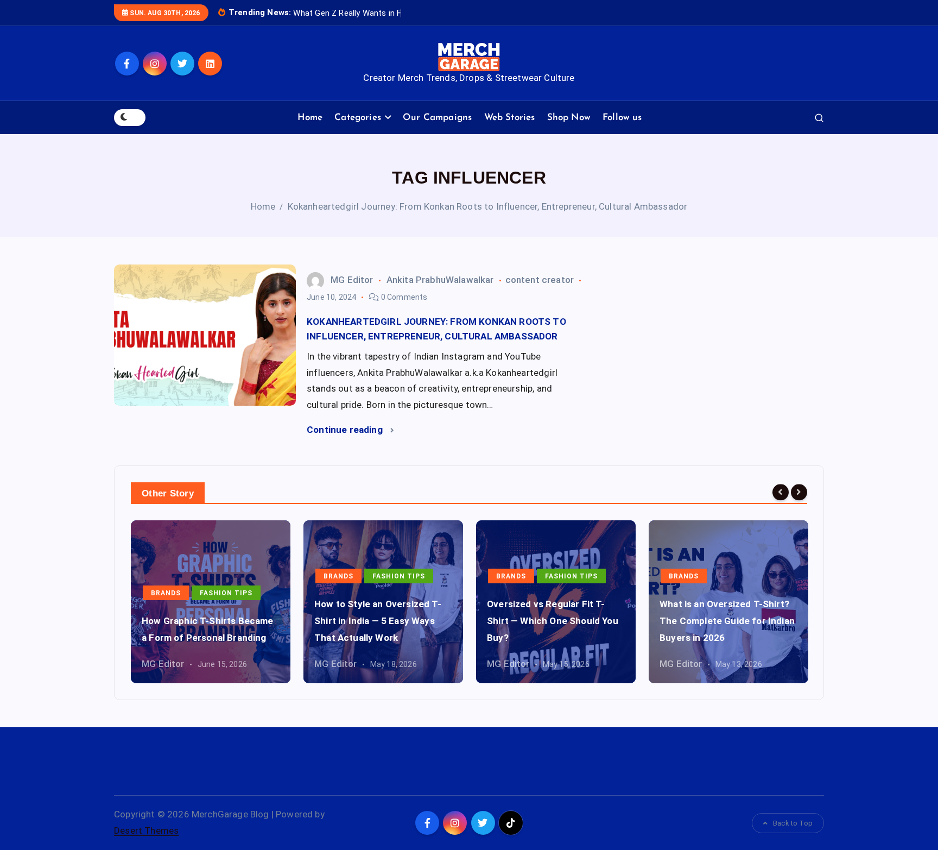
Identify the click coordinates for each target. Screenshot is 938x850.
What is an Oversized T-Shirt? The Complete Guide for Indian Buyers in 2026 (727, 621)
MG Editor (352, 279)
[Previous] (780, 492)
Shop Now (569, 117)
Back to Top (793, 823)
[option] (210, 601)
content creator (539, 279)
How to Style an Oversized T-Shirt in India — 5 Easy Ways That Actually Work (377, 621)
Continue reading (346, 429)
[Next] (799, 492)
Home (309, 117)
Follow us (622, 117)
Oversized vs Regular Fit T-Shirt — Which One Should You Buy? (552, 621)
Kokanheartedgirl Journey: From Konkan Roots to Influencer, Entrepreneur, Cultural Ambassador (488, 206)
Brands (166, 593)
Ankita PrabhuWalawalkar (440, 279)
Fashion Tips (226, 593)
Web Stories (509, 117)
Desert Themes (146, 830)
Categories (357, 117)
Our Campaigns (437, 117)
